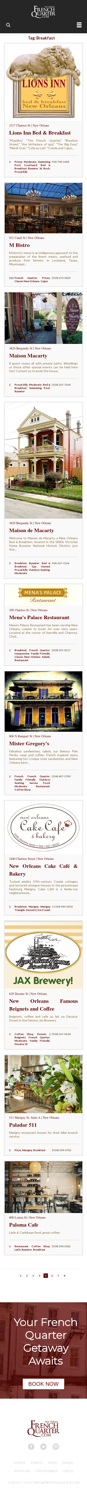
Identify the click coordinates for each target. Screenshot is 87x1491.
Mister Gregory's (29, 743)
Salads (46, 656)
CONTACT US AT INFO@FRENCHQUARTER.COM (43, 1482)
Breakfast (20, 563)
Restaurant (21, 660)
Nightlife (22, 1471)
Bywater (33, 168)
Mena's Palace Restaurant (39, 617)
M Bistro (19, 245)
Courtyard (30, 165)
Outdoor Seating (39, 569)
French (18, 776)
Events (37, 1463)
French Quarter (25, 278)
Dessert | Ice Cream (38, 910)
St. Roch (44, 168)
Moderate (30, 161)
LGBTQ (68, 1471)
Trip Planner (46, 1471)
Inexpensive (21, 653)
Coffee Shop (22, 789)
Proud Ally (20, 171)
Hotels (20, 1463)
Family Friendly (40, 653)
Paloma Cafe (23, 1224)
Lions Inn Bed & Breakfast (40, 132)
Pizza (17, 1150)
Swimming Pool (39, 388)
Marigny (34, 906)
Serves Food (39, 783)
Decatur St (21, 1044)
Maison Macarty (28, 355)
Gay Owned (41, 566)
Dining (67, 1463)
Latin (17, 1249)
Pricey (18, 161)
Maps (52, 1463)
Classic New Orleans (26, 281)
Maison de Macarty (31, 530)
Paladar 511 (23, 1124)
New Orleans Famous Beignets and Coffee (43, 1004)
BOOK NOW (43, 1384)
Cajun (44, 281)
